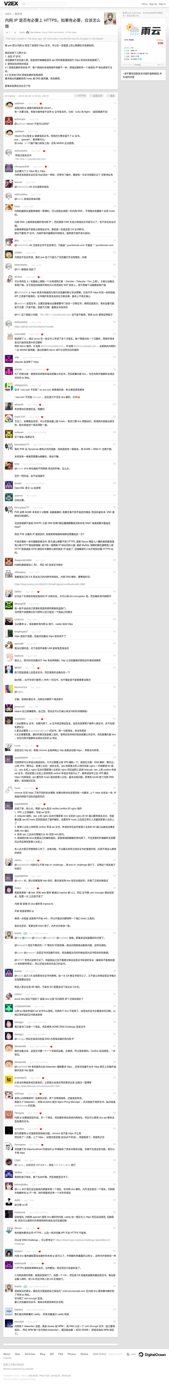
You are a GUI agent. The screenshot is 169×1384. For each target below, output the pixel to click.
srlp (17, 357)
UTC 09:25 (33, 1375)
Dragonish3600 (23, 560)
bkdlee (18, 1172)
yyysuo (19, 495)
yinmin (18, 369)
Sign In (162, 3)
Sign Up (153, 3)
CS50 (17, 1160)
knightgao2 (21, 631)
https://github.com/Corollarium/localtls (34, 326)
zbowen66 (20, 1046)
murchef (19, 1321)
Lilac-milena (35, 32)
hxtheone (20, 1212)
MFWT (18, 667)
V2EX (8, 13)
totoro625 (20, 334)
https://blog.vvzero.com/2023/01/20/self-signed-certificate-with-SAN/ (50, 584)
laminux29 (20, 1263)
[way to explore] (11, 4)
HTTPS (81, 95)
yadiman (19, 103)
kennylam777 (22, 444)
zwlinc (18, 591)
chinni (18, 994)
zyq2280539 (21, 757)
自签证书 (97, 95)
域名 (112, 95)
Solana (84, 1354)
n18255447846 (23, 1006)
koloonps (20, 119)
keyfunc (19, 655)
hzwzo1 (19, 1251)
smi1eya (19, 1093)
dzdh (17, 1200)
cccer (18, 745)
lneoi (17, 788)
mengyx (19, 1022)
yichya (18, 276)
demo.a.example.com (52, 346)
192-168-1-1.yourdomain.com (55, 314)
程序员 (18, 13)
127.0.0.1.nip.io (62, 1164)
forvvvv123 (21, 687)
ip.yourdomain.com (39, 730)
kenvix (18, 182)
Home (144, 3)
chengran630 (22, 166)
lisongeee (20, 1144)
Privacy (72, 1354)
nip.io (20, 1164)
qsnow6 (19, 643)
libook (18, 1228)
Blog (42, 1354)
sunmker (19, 1128)
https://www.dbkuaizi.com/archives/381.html (37, 1086)
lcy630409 (22, 292)
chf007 (18, 252)
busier (18, 483)
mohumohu (21, 150)
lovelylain (20, 718)
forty (17, 206)
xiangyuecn (21, 385)
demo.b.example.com (85, 346)
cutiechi (19, 619)
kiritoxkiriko (21, 1184)
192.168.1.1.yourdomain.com (30, 158)
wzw (17, 463)
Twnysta (19, 1112)
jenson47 (20, 706)
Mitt (17, 240)
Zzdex (18, 887)
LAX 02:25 (55, 1375)
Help (17, 1354)
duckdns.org (21, 1105)
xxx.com (37, 397)
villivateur (20, 572)
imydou (19, 1309)
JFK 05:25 (66, 1375)
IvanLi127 (20, 416)
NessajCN (20, 603)
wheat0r (19, 404)
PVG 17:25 (44, 1375)
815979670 (20, 1077)
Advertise (30, 1354)
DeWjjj (138, 64)
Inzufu (22, 32)
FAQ (60, 1354)
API (52, 1354)
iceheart (19, 432)
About (6, 1354)
